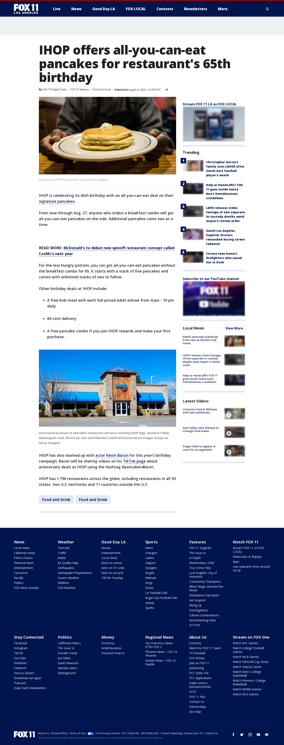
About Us (197, 637)
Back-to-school (111, 563)
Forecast (64, 548)
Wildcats (151, 578)
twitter (241, 734)
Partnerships (197, 707)
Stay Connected (28, 637)
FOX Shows (197, 658)
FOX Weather (67, 588)
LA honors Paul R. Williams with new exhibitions (200, 410)
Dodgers (151, 568)
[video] (234, 413)
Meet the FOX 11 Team (205, 648)
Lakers (149, 558)
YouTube (20, 658)
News (19, 541)
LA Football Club (156, 593)
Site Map (195, 712)
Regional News (159, 637)
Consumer (21, 573)
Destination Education (204, 595)
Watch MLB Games (246, 657)
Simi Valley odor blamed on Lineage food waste (201, 429)
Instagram (21, 648)
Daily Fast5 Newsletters (30, 688)
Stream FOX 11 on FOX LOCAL (248, 550)
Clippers (150, 563)
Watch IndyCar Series (247, 667)
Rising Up (195, 605)
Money (107, 637)
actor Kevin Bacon (111, 455)
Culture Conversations (204, 615)
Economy (107, 643)
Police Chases (23, 558)
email (266, 734)
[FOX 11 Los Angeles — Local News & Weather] (27, 9)
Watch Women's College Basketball (249, 682)
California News (24, 553)
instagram (250, 734)
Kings (149, 583)
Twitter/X (20, 668)
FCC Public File (199, 673)
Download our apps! (27, 678)
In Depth (195, 558)
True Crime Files (200, 568)
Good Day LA (113, 541)
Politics (18, 583)
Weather (66, 541)
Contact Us (196, 702)
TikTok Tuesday (112, 578)
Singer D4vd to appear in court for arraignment (199, 447)
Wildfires (63, 583)
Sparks (149, 608)
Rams (149, 548)
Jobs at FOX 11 (199, 663)
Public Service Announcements (200, 685)
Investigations (198, 610)
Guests (106, 548)
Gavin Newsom (68, 663)
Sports (151, 541)
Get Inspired (197, 600)
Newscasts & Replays (247, 557)
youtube (258, 734)
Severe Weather (68, 578)
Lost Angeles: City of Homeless (203, 574)
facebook (233, 734)
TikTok (18, 653)
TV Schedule (197, 653)
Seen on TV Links (113, 568)
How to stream (24, 673)
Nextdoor (20, 663)
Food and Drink (102, 89)
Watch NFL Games (245, 643)
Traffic (62, 553)
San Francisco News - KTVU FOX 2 (159, 645)
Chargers (151, 553)
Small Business (111, 648)
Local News (193, 328)
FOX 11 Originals (200, 548)
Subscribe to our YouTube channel (211, 278)
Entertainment (23, 568)
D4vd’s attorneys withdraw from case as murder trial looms (200, 340)
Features (197, 541)
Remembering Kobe (202, 620)
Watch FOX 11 (245, 541)
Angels (149, 573)
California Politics (69, 643)
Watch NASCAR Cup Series (251, 662)
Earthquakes (66, 568)
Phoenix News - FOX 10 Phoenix (161, 653)
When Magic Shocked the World (206, 588)
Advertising (196, 668)
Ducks (149, 588)
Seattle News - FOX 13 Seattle (160, 662)
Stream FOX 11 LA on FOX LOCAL (210, 104)
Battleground (66, 673)
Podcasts (20, 683)
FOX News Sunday (26, 588)
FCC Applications (200, 678)
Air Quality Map (68, 563)
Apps (236, 562)
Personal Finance (113, 653)
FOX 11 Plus (197, 697)
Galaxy (149, 603)
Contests (195, 643)
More (222, 8)
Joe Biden (64, 658)
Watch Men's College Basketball (247, 673)
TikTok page (134, 461)
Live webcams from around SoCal (251, 568)
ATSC (192, 692)
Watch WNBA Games (247, 689)
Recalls (18, 578)
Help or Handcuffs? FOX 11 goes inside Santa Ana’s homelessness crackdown (200, 379)
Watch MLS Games (246, 694)
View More (234, 328)
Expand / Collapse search (267, 9)
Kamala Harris (67, 668)
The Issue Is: (197, 553)
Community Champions (205, 581)
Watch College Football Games (248, 650)
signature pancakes (57, 201)
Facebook (20, 643)
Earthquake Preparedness (75, 573)
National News (24, 563)
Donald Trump (67, 653)
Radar (62, 558)
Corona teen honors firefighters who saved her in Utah (224, 258)
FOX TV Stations (79, 89)
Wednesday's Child (201, 563)
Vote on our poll (112, 573)
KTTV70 (194, 625)
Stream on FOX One (251, 637)
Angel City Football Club (161, 598)
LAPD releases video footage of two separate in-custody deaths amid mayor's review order (202, 360)
